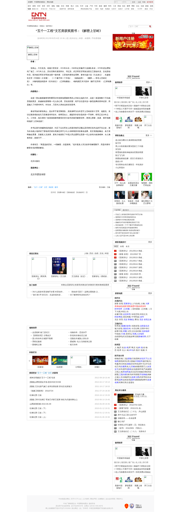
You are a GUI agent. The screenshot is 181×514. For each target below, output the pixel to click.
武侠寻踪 (143, 377)
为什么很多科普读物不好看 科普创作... (48, 292)
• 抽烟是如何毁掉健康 (141, 109)
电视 (29, 9)
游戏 (151, 6)
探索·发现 (119, 303)
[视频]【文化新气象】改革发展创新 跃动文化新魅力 (51, 386)
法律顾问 (101, 499)
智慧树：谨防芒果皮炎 (147, 184)
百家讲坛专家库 (73, 285)
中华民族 (135, 317)
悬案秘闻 (139, 380)
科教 (67, 6)
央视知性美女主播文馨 (133, 184)
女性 (121, 369)
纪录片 (114, 9)
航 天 (145, 350)
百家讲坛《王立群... (59, 276)
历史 (91, 253)
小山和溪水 (120, 168)
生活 (133, 372)
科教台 (42, 26)
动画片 (120, 9)
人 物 (117, 347)
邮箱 (147, 6)
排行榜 (145, 102)
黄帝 (125, 369)
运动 (133, 369)
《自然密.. (59, 367)
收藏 (137, 366)
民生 (129, 377)
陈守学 (118, 143)
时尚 (109, 6)
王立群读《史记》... (80, 276)
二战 (125, 358)
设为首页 (150, 2)
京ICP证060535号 (77, 506)
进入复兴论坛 (71, 38)
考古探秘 (131, 361)
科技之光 (143, 314)
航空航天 (147, 361)
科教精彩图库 (103, 285)
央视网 (30, 2)
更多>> (149, 82)
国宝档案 (127, 317)
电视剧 (107, 9)
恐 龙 (117, 350)
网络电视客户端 (86, 9)
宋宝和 (118, 149)
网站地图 (50, 2)
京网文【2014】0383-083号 (93, 506)
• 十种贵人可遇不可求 (123, 109)
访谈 (142, 6)
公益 (86, 6)
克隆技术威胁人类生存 (79, 338)
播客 (132, 9)
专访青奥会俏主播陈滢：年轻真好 (129, 164)
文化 (77, 6)
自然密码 (118, 336)
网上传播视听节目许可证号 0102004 (58, 508)
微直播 (124, 102)
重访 (136, 319)
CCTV (140, 9)
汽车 (96, 6)
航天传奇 (74, 345)
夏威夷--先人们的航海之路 (81, 341)
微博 (128, 6)
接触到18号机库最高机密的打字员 (127, 222)
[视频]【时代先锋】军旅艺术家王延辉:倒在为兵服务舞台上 (54, 399)
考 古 (121, 350)
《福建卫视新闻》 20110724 (41, 391)
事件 (145, 380)
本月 (127, 246)
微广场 (131, 102)
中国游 (117, 334)
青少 (72, 6)
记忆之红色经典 (134, 331)
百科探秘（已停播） (140, 309)
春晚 (53, 6)
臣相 (121, 358)
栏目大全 (44, 9)
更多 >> (149, 135)
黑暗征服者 (37, 341)
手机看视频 (96, 38)
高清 (96, 9)
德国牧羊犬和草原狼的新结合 (125, 217)
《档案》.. (97, 367)
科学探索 (135, 374)
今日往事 (135, 328)
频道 (146, 9)
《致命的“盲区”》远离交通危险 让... (85, 292)
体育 (43, 6)
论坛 (137, 6)
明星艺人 (143, 366)
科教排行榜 (93, 285)
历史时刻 (134, 364)
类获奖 (51, 187)
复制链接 (71, 192)
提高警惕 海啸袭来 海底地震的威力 (127, 230)
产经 (91, 6)
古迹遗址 (130, 382)
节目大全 (52, 9)
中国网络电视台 (39, 2)
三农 (114, 6)
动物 (125, 377)
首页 (29, 6)
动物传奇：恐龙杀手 (78, 332)
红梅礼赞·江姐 (35, 395)
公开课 (127, 9)
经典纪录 (122, 382)
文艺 (45, 187)
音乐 (62, 6)
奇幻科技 (122, 364)
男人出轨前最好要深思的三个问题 (129, 146)
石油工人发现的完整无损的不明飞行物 (128, 214)
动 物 (145, 347)
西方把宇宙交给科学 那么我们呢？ (127, 233)
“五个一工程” (38, 187)
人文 (121, 377)
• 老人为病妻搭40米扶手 (124, 112)
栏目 (151, 9)
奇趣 (116, 364)
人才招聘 (86, 499)
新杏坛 (129, 334)
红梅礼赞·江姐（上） (38, 417)
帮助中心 (119, 499)
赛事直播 (71, 9)
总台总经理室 (110, 499)
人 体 (126, 350)
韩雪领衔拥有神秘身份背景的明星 (129, 152)
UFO (147, 364)
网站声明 (93, 499)
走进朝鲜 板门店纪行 (41, 332)
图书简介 (49, 26)
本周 (122, 246)
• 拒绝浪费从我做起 (143, 112)
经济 (38, 6)
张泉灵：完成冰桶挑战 (133, 202)
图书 (56, 187)
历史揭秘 (139, 372)
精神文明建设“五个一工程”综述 (42, 378)
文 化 (136, 347)
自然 (96, 253)
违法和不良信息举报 (63, 506)
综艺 (48, 6)
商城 (119, 6)
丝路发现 (135, 326)
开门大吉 (148, 125)
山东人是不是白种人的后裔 (124, 236)
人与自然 (136, 303)
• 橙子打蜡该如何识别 (123, 106)
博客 (133, 6)
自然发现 (127, 380)
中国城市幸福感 (123, 98)
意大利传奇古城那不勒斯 (42, 338)
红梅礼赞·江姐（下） (38, 408)
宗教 (145, 372)
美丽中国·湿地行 (119, 126)
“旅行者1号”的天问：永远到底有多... (47, 295)
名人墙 (138, 102)
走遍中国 (118, 314)
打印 (53, 192)
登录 (133, 2)
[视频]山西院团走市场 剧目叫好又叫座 (45, 382)
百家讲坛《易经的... (100, 276)
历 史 (121, 347)
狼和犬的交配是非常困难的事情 (126, 228)
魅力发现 (118, 328)
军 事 (131, 347)
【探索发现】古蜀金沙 (41, 335)
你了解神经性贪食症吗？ (80, 295)
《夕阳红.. (78, 367)
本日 (116, 246)
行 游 (140, 350)
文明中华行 (144, 328)
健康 (105, 6)
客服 (143, 2)
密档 (121, 361)
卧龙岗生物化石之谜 (78, 335)
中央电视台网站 (64, 499)
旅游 (100, 6)
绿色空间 (135, 314)
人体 (121, 372)
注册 (139, 2)
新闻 (34, 6)
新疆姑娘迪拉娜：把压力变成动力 (129, 158)
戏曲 (57, 6)
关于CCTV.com (76, 499)
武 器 (135, 350)
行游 (133, 358)
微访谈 (117, 102)
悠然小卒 (119, 161)
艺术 (81, 6)
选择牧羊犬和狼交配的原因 (124, 220)
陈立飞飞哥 (120, 155)
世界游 (117, 326)
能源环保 (139, 369)
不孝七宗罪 (143, 98)
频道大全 (35, 9)
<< (30, 359)
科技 (106, 253)
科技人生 (125, 311)
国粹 (138, 358)
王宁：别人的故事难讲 (119, 184)
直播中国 (62, 9)
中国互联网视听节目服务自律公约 (101, 508)
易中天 (142, 364)
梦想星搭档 (128, 126)
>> (109, 359)
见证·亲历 (119, 319)
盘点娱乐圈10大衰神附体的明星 (128, 140)
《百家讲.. (40, 367)
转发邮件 (80, 192)
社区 (123, 6)
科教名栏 (84, 285)
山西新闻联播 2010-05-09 (40, 404)
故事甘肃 (134, 336)
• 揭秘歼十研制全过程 (141, 106)
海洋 (129, 374)
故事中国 (118, 331)
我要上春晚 (138, 126)
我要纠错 (61, 192)
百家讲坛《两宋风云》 (39, 277)
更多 (150, 242)
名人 (129, 366)
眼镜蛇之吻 (37, 345)
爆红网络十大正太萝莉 (147, 202)
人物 (142, 303)
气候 (145, 369)
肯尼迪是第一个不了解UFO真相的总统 (129, 225)
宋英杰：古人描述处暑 (119, 202)
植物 (116, 358)
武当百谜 (126, 336)
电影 (101, 9)
